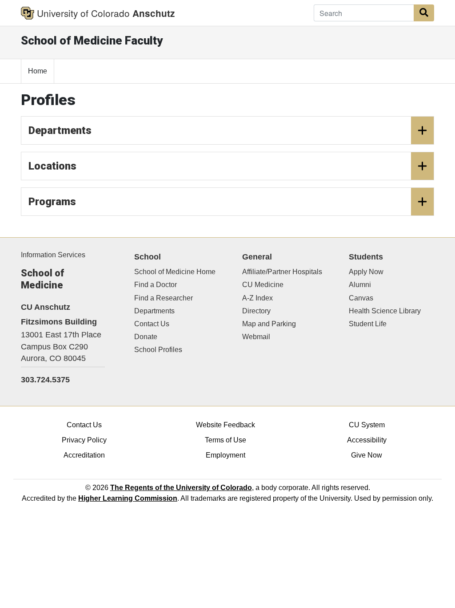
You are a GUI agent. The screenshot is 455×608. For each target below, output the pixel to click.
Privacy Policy (84, 440)
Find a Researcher (163, 298)
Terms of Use (225, 440)
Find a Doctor (155, 284)
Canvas (361, 298)
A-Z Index (257, 298)
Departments (60, 130)
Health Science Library (385, 311)
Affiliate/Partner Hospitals (282, 272)
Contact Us (151, 324)
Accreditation (84, 455)
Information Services (53, 255)
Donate (145, 336)
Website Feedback (225, 425)
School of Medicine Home (175, 272)
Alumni (360, 284)
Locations (52, 166)
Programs (52, 201)
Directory (256, 311)
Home (37, 71)
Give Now (366, 455)
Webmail (256, 336)
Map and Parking (269, 324)
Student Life (368, 324)
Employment (225, 455)
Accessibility (367, 440)
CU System (367, 425)
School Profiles (158, 349)
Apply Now (366, 272)
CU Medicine (262, 284)
